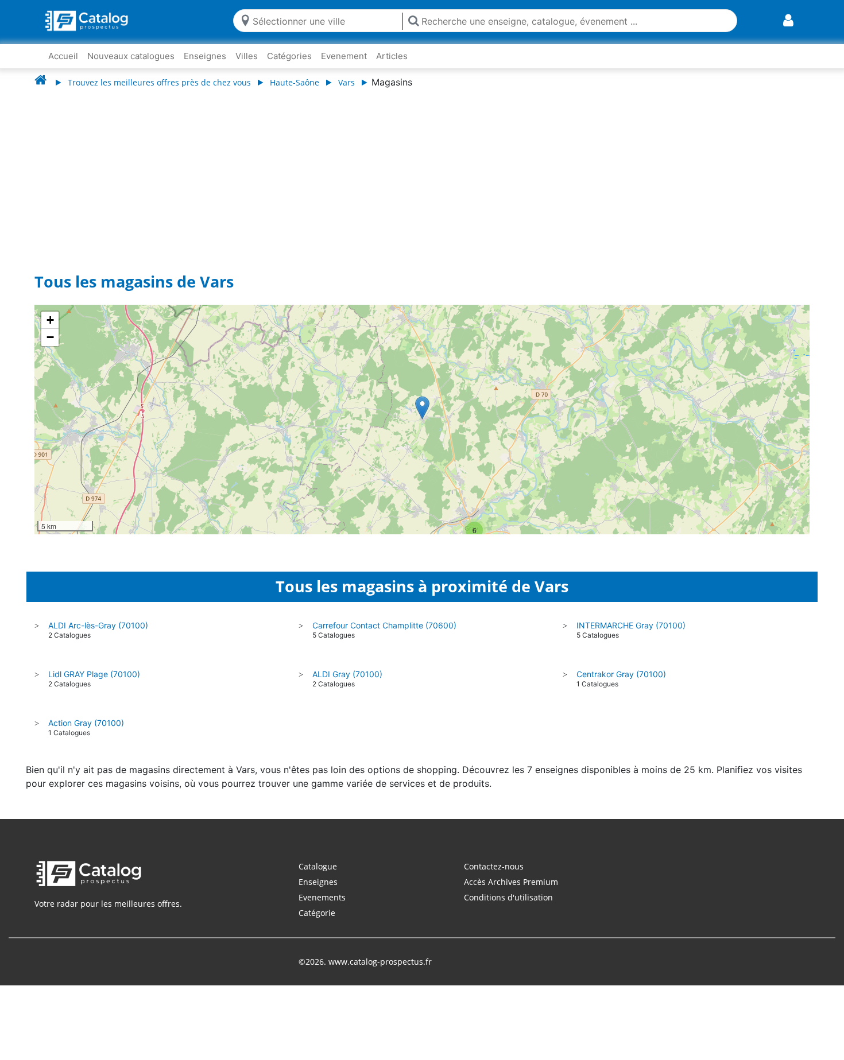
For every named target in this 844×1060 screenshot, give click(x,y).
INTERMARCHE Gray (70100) (631, 625)
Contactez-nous (494, 866)
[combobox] (325, 20)
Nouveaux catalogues (131, 56)
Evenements (322, 897)
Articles (392, 56)
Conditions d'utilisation (508, 897)
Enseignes (205, 56)
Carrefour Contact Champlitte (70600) (384, 625)
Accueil (63, 56)
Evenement (344, 56)
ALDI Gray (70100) (347, 674)
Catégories (289, 56)
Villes (246, 56)
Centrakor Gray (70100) (621, 674)
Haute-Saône (294, 82)
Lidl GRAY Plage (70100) (94, 674)
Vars (346, 82)
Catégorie (317, 912)
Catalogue (318, 866)
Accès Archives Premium (511, 881)
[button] (422, 408)
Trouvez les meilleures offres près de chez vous (159, 82)
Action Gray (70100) (86, 723)
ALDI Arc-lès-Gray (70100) (98, 625)
